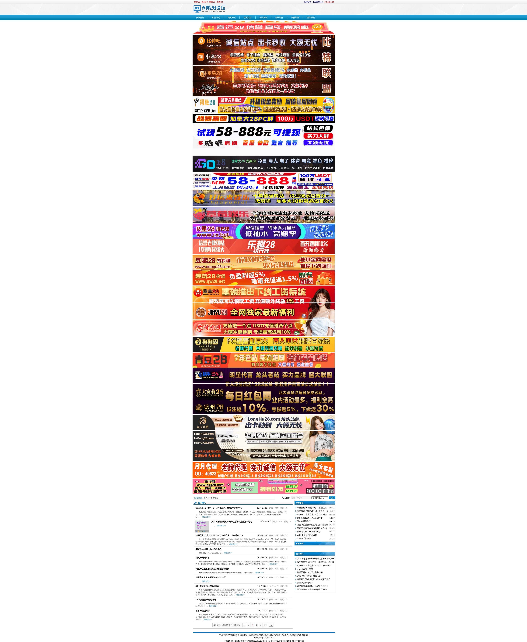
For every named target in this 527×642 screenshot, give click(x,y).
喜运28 (205, 2)
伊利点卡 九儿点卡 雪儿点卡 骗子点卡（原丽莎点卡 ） (220, 535)
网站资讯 (232, 17)
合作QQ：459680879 (313, 2)
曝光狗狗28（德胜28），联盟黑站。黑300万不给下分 (219, 508)
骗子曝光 (279, 17)
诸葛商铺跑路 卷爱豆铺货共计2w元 (211, 577)
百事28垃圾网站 (203, 611)
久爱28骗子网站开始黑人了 (309, 576)
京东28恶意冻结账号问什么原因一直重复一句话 (231, 522)
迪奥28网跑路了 (203, 558)
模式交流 (247, 17)
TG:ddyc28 (329, 2)
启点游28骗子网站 (305, 569)
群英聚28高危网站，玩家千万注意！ (312, 586)
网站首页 (200, 17)
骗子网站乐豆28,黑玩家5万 (207, 586)
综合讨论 (216, 17)
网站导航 (311, 17)
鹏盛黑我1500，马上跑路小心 (208, 549)
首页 (206, 498)
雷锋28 (212, 2)
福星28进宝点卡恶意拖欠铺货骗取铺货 (212, 569)
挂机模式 (263, 17)
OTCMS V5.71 (269, 638)
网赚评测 (295, 17)
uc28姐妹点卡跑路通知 (206, 600)
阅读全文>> (206, 517)
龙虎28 (220, 2)
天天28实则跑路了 (305, 583)
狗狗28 (197, 2)
